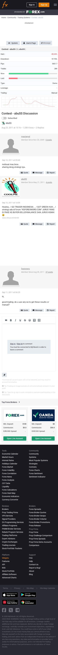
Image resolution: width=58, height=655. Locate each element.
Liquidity (5, 486)
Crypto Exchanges (9, 542)
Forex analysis (8, 480)
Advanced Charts (9, 577)
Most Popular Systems (38, 460)
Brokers (5, 509)
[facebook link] (4, 610)
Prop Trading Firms (10, 512)
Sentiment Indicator (37, 477)
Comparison (34, 545)
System (14, 43)
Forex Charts (34, 470)
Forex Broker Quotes (37, 512)
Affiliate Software (9, 574)
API (3, 564)
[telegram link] (18, 610)
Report (52, 173)
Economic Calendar (10, 454)
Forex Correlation (9, 473)
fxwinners (25, 269)
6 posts (49, 140)
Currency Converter (10, 500)
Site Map (30, 588)
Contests (33, 467)
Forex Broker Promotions (39, 522)
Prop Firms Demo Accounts (40, 542)
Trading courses (8, 545)
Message (46, 43)
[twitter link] (11, 610)
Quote (25, 173)
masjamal (25, 136)
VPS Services (7, 516)
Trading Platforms (9, 535)
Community (34, 454)
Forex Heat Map (8, 493)
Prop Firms (33, 532)
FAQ (31, 558)
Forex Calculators (9, 490)
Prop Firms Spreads (37, 539)
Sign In (32, 5)
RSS (3, 568)
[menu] (55, 5)
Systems (32, 457)
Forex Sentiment (36, 473)
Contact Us (33, 564)
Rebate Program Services (12, 532)
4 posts (49, 182)
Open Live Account (15, 438)
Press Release (35, 525)
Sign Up (44, 5)
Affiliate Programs (9, 525)
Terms (5, 588)
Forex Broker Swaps (37, 516)
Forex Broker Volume (37, 519)
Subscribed (12, 118)
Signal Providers (9, 519)
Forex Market (7, 467)
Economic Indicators (10, 496)
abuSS (22, 49)
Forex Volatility (8, 470)
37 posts (49, 272)
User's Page (31, 43)
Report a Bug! (34, 568)
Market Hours (7, 457)
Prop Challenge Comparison (40, 535)
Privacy (17, 588)
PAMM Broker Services (11, 529)
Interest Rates (8, 460)
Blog (31, 574)
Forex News (7, 477)
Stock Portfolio (8, 571)
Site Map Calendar (47, 588)
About (31, 571)
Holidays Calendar (9, 464)
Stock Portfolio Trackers (12, 548)
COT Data (6, 483)
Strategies (33, 464)
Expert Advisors (8, 539)
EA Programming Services (13, 522)
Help (31, 561)
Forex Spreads (35, 509)
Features (5, 561)
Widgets (5, 558)
